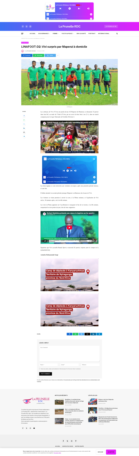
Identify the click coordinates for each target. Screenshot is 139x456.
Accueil (57, 446)
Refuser (100, 452)
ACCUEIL (32, 33)
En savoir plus (57, 452)
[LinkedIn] (24, 128)
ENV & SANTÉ (81, 33)
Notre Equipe (79, 446)
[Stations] (94, 158)
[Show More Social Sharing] (57, 55)
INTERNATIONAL (103, 33)
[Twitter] (24, 124)
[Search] (117, 33)
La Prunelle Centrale (31, 50)
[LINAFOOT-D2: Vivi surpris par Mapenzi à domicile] (69, 82)
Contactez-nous (67, 446)
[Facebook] (24, 115)
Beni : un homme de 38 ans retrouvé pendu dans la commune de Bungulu (74, 411)
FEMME (55, 33)
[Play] (69, 8)
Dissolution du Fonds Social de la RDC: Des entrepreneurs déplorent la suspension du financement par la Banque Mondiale (108, 419)
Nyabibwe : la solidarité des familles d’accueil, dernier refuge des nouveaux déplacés (74, 401)
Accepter (111, 452)
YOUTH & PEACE (67, 33)
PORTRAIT (91, 33)
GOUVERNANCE (43, 33)
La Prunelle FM (111, 26)
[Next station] (60, 8)
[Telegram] (24, 136)
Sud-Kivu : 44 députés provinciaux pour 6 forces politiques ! (108, 409)
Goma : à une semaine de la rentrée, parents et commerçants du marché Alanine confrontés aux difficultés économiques (74, 421)
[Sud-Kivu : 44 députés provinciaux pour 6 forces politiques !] (92, 410)
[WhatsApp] (24, 120)
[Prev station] (79, 8)
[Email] (24, 132)
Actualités (25, 42)
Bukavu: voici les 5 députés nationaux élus (106, 400)
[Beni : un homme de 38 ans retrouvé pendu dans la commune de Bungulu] (59, 411)
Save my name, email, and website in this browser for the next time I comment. (61, 369)
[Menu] (22, 33)
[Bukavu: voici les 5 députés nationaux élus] (92, 402)
